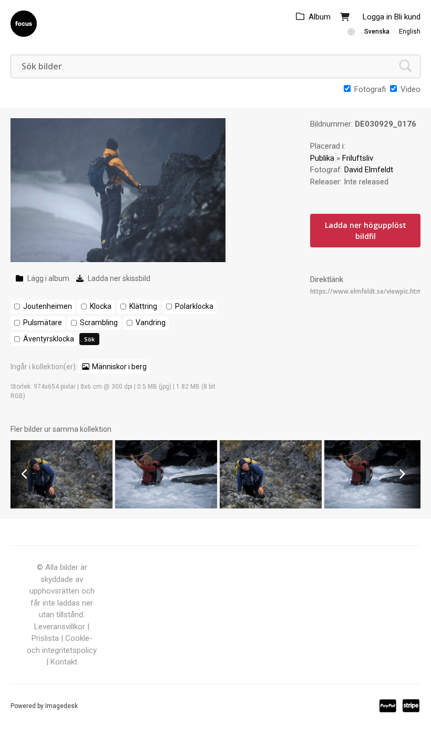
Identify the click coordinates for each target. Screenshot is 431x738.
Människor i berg (119, 366)
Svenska (376, 31)
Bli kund (407, 17)
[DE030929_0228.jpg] (61, 506)
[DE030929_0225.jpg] (375, 506)
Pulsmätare (42, 322)
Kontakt (63, 662)
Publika (322, 158)
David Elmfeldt (368, 169)
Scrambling (99, 322)
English (409, 31)
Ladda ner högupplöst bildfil (365, 230)
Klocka (100, 306)
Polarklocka (194, 306)
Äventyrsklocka (48, 339)
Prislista (45, 638)
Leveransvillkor (59, 626)
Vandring (151, 322)
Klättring (143, 306)
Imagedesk (61, 706)
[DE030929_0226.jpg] (271, 506)
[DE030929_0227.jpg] (166, 506)
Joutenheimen (47, 306)
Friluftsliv (357, 158)
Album (320, 17)
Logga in (377, 17)
